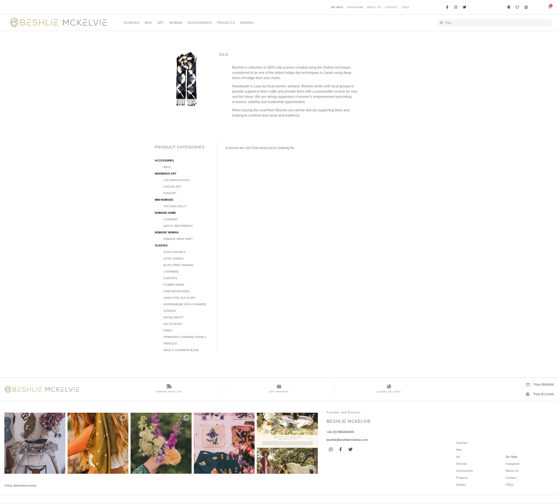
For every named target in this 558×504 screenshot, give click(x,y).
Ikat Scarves (172, 324)
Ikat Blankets (173, 317)
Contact (391, 7)
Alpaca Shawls (174, 252)
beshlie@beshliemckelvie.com (347, 439)
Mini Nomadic (164, 199)
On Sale (337, 7)
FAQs (405, 7)
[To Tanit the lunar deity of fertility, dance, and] (224, 443)
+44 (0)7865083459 (340, 432)
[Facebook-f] (340, 449)
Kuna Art (169, 193)
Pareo (167, 330)
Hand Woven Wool (176, 291)
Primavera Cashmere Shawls (184, 337)
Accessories (200, 22)
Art (160, 22)
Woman (175, 22)
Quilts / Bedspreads (178, 225)
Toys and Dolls (174, 206)
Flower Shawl (174, 284)
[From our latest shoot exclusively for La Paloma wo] (287, 443)
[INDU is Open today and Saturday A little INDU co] (34, 443)
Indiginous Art (165, 173)
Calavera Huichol (176, 180)
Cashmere (171, 271)
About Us (374, 7)
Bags (167, 167)
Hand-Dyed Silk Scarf (179, 297)
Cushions (170, 219)
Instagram (355, 7)
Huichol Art (172, 186)
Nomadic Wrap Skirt (178, 239)
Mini (148, 22)
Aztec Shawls (173, 258)
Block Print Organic (178, 265)
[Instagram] (331, 449)
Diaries (246, 22)
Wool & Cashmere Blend (181, 350)
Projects (226, 22)
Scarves (132, 22)
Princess (170, 343)
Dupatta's (170, 278)
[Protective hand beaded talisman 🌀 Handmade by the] (161, 443)
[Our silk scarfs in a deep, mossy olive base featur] (98, 443)
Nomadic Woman (167, 232)
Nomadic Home (165, 212)
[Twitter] (350, 449)
